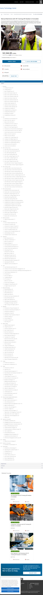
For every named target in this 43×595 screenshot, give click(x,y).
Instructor (3, 465)
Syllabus (2, 83)
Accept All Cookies (10, 588)
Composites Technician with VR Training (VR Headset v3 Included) (21, 525)
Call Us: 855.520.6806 (37, 14)
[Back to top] (21, 583)
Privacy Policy (36, 592)
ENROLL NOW (12, 61)
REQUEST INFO (14, 76)
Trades (12, 14)
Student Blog (37, 584)
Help (30, 588)
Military (30, 584)
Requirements (3, 463)
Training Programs (6, 14)
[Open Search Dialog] (40, 2)
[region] (10, 585)
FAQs (2, 467)
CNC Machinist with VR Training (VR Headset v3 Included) (21, 496)
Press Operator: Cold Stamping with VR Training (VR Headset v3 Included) (20, 554)
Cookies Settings (10, 591)
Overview (3, 81)
